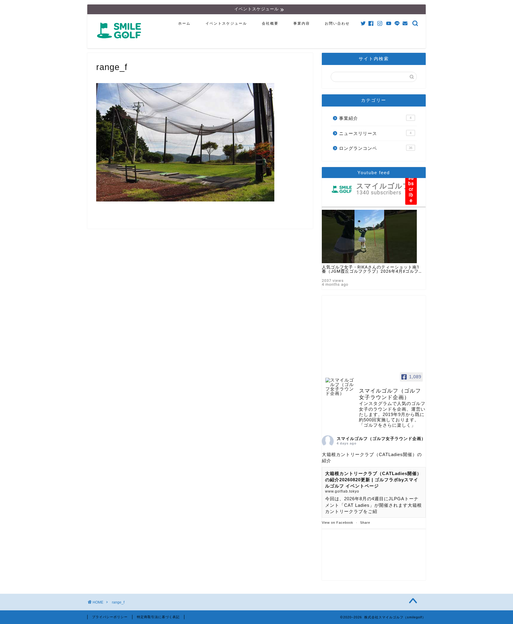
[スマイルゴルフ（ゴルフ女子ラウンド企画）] (339, 386)
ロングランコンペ (375, 148)
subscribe (411, 189)
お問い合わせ (337, 23)
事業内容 (301, 23)
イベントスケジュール (226, 23)
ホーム (184, 23)
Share (365, 522)
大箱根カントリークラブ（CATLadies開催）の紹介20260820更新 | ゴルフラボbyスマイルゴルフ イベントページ (373, 480)
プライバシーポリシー (110, 617)
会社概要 (270, 23)
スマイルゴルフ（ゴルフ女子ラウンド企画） (381, 438)
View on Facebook (337, 522)
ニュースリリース (375, 133)
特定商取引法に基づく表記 (158, 617)
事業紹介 (375, 118)
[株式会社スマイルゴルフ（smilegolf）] (120, 41)
